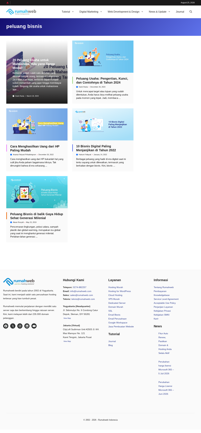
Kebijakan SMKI (161, 314)
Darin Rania (19, 96)
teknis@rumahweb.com (83, 299)
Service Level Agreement (166, 299)
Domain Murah (115, 307)
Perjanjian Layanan (163, 307)
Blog (110, 345)
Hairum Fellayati (85, 154)
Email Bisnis (114, 314)
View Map (67, 341)
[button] (191, 11)
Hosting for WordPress (119, 291)
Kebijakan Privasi (162, 311)
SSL (110, 311)
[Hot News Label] (8, 3)
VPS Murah (114, 299)
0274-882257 (79, 287)
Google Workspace (117, 322)
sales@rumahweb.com (81, 295)
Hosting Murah (115, 287)
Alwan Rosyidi (18, 222)
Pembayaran (160, 291)
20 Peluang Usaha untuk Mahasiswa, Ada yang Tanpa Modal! (34, 64)
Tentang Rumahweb (164, 287)
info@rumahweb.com (80, 291)
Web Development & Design (123, 11)
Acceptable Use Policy (165, 303)
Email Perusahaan (117, 318)
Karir (156, 318)
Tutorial (66, 11)
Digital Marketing (88, 11)
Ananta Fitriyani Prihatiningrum (24, 154)
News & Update (157, 11)
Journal (180, 11)
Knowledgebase (162, 295)
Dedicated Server (117, 303)
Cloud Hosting (115, 295)
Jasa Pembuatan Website (121, 326)
